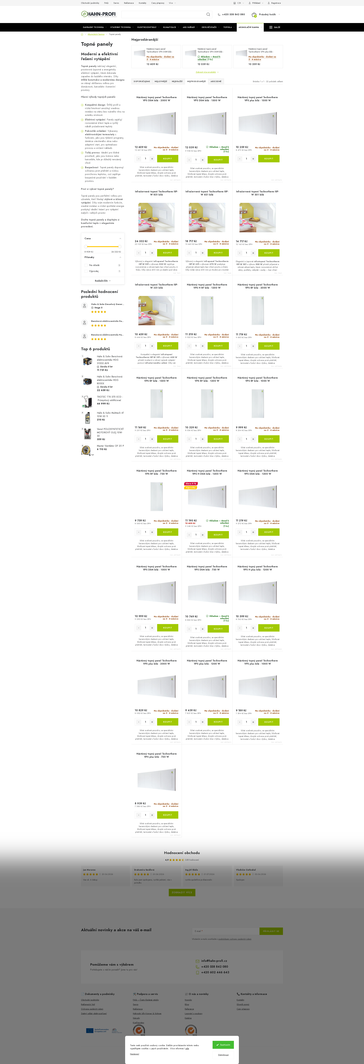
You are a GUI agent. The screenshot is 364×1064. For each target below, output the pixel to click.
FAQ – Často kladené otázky (146, 999)
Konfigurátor (138, 1022)
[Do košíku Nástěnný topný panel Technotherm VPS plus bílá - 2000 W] (167, 722)
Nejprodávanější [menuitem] (196, 81)
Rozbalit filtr (101, 280)
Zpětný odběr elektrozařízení (94, 1013)
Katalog (188, 1018)
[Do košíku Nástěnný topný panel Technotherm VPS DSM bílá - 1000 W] (167, 627)
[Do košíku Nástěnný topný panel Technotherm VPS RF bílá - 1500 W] (167, 439)
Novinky (188, 999)
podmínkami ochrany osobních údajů (235, 939)
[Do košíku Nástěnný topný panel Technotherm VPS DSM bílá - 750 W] (218, 629)
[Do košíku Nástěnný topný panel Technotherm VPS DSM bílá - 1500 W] (218, 159)
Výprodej (104, 271)
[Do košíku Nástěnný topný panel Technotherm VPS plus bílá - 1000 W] (269, 722)
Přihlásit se (271, 931)
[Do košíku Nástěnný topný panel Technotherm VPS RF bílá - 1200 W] (218, 439)
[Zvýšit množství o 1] (152, 158)
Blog (187, 1004)
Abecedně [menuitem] (216, 81)
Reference (189, 1009)
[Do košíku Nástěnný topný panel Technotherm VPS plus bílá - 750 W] (167, 815)
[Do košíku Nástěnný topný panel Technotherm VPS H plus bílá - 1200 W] (269, 628)
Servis (116, 3)
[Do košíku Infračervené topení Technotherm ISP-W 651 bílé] (218, 252)
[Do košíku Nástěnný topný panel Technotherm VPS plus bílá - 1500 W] (269, 158)
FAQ (106, 3)
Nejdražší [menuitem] (177, 81)
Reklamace (129, 3)
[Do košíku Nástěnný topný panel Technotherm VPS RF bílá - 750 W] (167, 532)
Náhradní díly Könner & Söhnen (147, 1013)
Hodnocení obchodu (182, 852)
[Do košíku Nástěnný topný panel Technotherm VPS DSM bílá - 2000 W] (167, 158)
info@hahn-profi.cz (214, 961)
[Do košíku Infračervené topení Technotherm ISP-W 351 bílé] (167, 346)
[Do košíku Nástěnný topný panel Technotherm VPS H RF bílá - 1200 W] (218, 346)
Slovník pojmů (243, 1004)
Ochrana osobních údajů (92, 1009)
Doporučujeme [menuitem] (142, 81)
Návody (136, 1018)
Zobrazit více (182, 892)
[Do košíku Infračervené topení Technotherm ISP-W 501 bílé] (269, 253)
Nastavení (134, 1054)
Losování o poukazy (193, 1013)
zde (187, 1048)
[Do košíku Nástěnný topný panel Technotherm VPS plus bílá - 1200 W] (218, 722)
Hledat (208, 14)
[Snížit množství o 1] (138, 158)
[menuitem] (94, 27)
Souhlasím (225, 1044)
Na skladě (104, 265)
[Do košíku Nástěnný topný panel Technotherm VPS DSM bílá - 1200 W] (269, 532)
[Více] (275, 27)
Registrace (276, 3)
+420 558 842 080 (233, 14)
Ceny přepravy (157, 3)
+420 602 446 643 (215, 972)
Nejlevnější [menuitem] (161, 81)
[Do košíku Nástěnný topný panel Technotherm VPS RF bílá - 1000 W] (269, 439)
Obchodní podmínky (90, 3)
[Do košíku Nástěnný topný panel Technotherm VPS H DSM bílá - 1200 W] (218, 534)
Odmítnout (223, 1055)
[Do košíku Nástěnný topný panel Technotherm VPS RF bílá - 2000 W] (269, 346)
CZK (239, 3)
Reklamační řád (88, 1004)
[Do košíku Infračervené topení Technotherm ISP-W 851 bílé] (167, 252)
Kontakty (142, 3)
